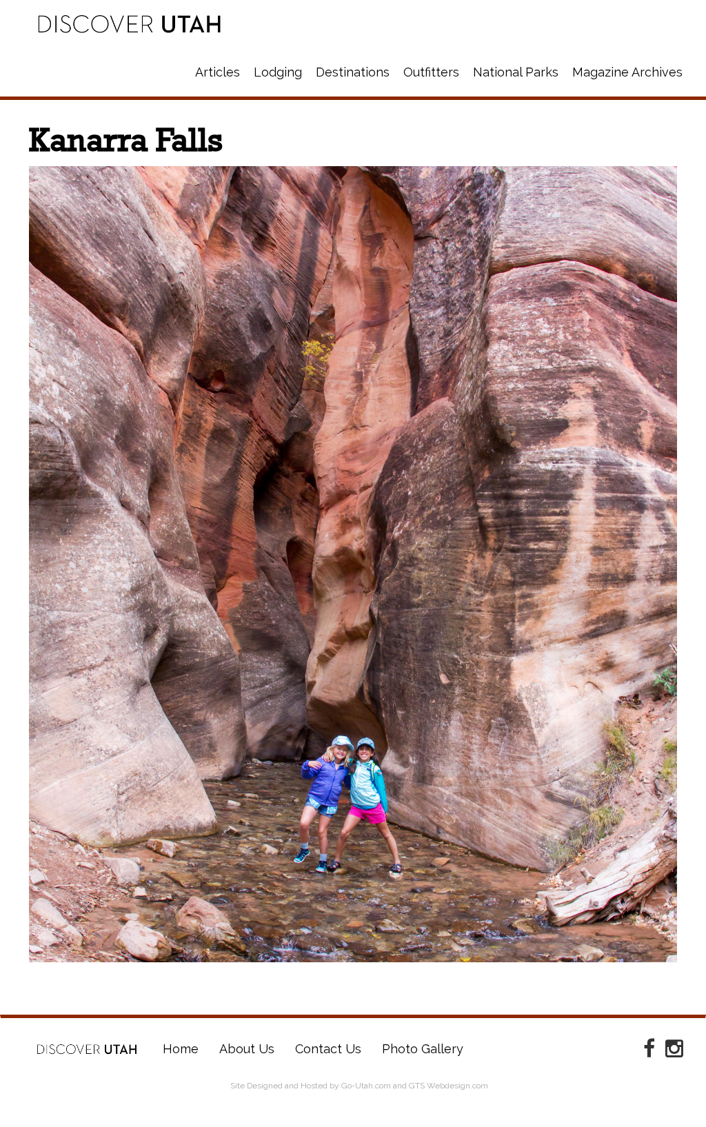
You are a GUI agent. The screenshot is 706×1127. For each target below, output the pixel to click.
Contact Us (328, 1049)
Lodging (278, 72)
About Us (246, 1049)
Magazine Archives (627, 72)
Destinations (353, 72)
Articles (217, 72)
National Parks (515, 72)
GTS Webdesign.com (448, 1085)
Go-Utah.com (366, 1085)
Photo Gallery (422, 1049)
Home (87, 1049)
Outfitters (431, 72)
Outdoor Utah (129, 24)
